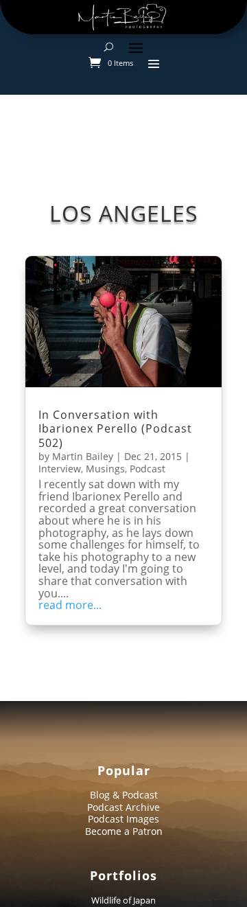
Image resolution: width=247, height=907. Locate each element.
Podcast (147, 468)
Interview (59, 468)
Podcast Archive (123, 807)
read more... (70, 605)
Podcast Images (123, 818)
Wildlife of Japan (123, 900)
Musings (105, 468)
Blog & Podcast (124, 794)
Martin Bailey (82, 456)
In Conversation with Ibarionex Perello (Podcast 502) (115, 429)
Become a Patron (124, 831)
